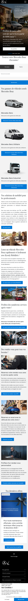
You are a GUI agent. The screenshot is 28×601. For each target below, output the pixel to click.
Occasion (7, 67)
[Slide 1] (13, 53)
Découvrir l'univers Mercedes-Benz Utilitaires (14, 153)
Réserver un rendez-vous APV (10, 394)
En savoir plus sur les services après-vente (14, 327)
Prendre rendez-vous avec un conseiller (13, 483)
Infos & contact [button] (6, 573)
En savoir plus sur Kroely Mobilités (12, 282)
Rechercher (14, 82)
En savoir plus (6, 227)
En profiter (14, 49)
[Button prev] (2, 518)
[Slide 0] (10, 53)
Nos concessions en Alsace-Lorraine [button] (11, 580)
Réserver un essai (7, 439)
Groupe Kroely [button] (6, 576)
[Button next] (26, 518)
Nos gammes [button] (5, 569)
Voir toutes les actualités (14, 547)
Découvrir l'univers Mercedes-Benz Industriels (14, 186)
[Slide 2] (16, 53)
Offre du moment (6, 494)
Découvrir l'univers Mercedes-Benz (12, 120)
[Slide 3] (19, 53)
